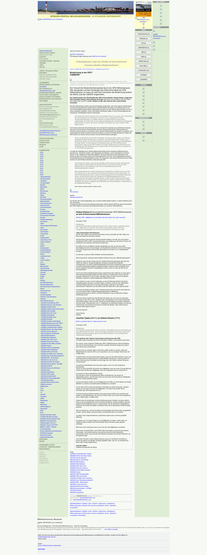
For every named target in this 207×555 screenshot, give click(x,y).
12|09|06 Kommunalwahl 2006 (50, 419)
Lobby (42, 258)
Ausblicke (43, 181)
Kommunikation (45, 252)
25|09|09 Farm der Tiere (48, 313)
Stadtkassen (44, 386)
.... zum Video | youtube (110, 529)
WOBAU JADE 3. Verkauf (48, 427)
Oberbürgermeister (46, 270)
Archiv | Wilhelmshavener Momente (49, 545)
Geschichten (44, 232)
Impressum (102, 503)
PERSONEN (43, 439)
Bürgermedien (45, 201)
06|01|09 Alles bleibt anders (50, 382)
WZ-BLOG (42, 144)
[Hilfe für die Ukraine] (99, 56)
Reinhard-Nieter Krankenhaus (50, 286)
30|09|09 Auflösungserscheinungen (52, 309)
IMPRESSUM (43, 461)
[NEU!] (49, 115)
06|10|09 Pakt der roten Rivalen (51, 305)
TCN (41, 388)
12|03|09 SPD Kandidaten (49, 350)
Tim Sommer (74, 192)
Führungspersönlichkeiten (48, 225)
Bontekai (43, 197)
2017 (41, 158)
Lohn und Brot (45, 260)
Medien (42, 264)
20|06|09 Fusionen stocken (49, 341)
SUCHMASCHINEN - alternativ (49, 61)
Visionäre (43, 396)
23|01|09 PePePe (46, 366)
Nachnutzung (44, 268)
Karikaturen (111, 503)
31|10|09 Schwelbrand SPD (50, 303)
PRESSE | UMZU (44, 79)
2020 (41, 152)
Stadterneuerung (45, 384)
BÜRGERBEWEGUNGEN (47, 111)
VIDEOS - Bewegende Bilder (48, 71)
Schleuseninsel (45, 291)
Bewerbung (44, 191)
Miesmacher (44, 266)
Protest (42, 280)
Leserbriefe (74, 507)
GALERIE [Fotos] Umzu (46, 133)
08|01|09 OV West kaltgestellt (50, 378)
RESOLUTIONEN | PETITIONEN (49, 97)
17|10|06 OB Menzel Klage (49, 417)
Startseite (72, 69)
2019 (41, 154)
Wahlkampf (44, 400)
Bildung (42, 193)
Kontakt (84, 503)
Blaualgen (43, 187)
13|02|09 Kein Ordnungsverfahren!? (52, 356)
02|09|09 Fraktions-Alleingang (50, 321)
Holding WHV (44, 238)
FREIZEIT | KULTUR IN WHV (48, 113)
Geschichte (44, 230)
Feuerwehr (43, 221)
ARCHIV (42, 67)
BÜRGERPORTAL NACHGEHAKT (50, 99)
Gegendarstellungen (46, 437)
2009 (41, 175)
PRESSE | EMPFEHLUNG (47, 75)
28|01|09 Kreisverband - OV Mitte (51, 364)
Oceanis (43, 272)
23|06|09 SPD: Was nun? (49, 339)
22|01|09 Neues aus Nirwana (50, 368)
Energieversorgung (46, 213)
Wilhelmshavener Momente (48, 135)
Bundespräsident (46, 199)
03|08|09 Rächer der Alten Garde (51, 329)
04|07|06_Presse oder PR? (49, 425)
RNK (40, 121)
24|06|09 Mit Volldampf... (49, 337)
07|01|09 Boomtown (47, 380)
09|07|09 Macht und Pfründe (50, 333)
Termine (95, 503)
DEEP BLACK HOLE (46, 125)
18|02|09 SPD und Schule (49, 352)
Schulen (43, 299)
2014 (41, 164)
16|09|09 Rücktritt (46, 319)
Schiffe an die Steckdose (48, 297)
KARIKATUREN (44, 142)
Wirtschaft (43, 404)
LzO (41, 262)
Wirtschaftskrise (45, 406)
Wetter (42, 402)
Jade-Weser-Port (45, 240)
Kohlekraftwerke (45, 250)
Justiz (42, 244)
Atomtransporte (45, 179)
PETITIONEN (43, 101)
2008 (41, 411)
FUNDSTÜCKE (44, 140)
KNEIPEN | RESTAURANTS (48, 117)
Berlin (42, 189)
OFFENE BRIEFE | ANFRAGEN (49, 85)
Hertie (42, 236)
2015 (41, 162)
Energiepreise (45, 211)
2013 (41, 166)
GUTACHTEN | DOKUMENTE (48, 95)
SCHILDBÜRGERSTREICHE (48, 127)
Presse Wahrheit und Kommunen (51, 431)
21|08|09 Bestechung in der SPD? (52, 323)
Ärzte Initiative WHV (45, 109)
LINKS (41, 65)
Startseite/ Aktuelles (45, 51)
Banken (42, 185)
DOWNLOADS (44, 463)
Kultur (42, 254)
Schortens (43, 293)
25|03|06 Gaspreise (46, 433)
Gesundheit (44, 234)
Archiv (107, 505)
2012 (41, 169)
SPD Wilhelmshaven (47, 301)
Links (89, 503)
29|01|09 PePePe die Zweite (50, 362)
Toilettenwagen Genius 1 (48, 423)
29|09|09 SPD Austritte (48, 311)
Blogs (42, 195)
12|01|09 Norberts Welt (48, 376)
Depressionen (45, 205)
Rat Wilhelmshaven (46, 282)
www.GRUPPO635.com (87, 498)
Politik (42, 276)
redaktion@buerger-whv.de (47, 537)
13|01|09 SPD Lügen (47, 374)
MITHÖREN (43, 73)
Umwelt (42, 394)
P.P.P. (42, 278)
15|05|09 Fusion (46, 345)
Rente (42, 289)
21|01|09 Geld (45, 370)
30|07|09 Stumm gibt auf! (49, 331)
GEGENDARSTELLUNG (47, 91)
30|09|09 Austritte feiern (48, 307)
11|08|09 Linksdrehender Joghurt (51, 327)
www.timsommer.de (76, 197)
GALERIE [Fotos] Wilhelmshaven (50, 131)
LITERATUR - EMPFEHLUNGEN (49, 447)
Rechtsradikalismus (46, 284)
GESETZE (42, 455)
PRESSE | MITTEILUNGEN (48, 77)
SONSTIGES (43, 459)
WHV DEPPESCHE (45, 89)
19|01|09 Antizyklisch (47, 372)
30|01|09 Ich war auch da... (49, 360)
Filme (42, 223)
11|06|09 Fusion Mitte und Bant (51, 343)
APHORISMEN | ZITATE (47, 445)
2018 (41, 156)
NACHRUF (42, 87)
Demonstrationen (46, 203)
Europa (42, 217)
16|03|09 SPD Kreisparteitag (50, 348)
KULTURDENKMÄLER (46, 119)
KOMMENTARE (78, 69)
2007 (41, 413)
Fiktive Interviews (75, 505)
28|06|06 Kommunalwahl (48, 421)
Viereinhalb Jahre (46, 435)
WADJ (42, 398)
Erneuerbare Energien (47, 215)
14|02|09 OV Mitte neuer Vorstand (52, 354)
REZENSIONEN (44, 449)
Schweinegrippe (45, 295)
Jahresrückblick (45, 242)
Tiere (42, 390)
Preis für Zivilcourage (46, 123)
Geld (41, 228)
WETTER (42, 457)
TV (41, 392)
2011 (41, 171)
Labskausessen (45, 256)
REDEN (41, 441)
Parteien (43, 274)
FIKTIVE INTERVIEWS (46, 138)
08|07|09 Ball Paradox (48, 335)
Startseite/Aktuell (75, 503)
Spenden (113, 505)
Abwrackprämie (45, 177)
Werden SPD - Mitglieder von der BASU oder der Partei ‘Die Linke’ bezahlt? (100, 217)
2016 (41, 160)
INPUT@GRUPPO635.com (82, 500)
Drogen (42, 209)
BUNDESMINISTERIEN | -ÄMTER (50, 93)
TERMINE (42, 63)
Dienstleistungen (45, 207)
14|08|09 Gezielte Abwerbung (50, 325)
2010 (41, 173)
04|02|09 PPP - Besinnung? (50, 358)
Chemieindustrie (45, 429)
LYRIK (41, 147)
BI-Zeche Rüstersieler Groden (49, 107)
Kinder (42, 246)
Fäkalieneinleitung (46, 219)
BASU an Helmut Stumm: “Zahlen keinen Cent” (91, 321)
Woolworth (43, 409)
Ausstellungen (45, 183)
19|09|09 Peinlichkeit (47, 315)
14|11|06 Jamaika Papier (48, 415)
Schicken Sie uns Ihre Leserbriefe (93, 505)
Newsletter (81, 515)
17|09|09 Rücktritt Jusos (48, 317)
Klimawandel (44, 248)
